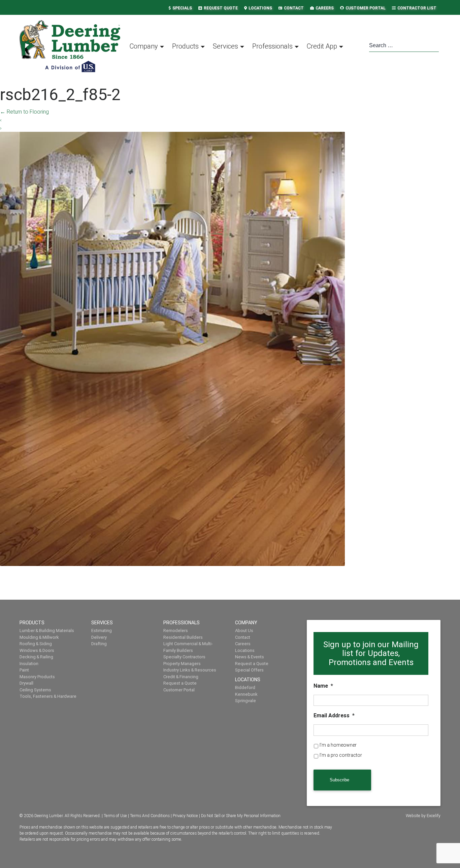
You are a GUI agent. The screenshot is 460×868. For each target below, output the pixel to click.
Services (225, 46)
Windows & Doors (37, 650)
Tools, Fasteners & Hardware (48, 696)
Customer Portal (366, 7)
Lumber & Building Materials (47, 630)
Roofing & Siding (36, 644)
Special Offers (249, 670)
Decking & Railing (36, 657)
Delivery (99, 637)
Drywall (26, 683)
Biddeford (245, 687)
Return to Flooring (24, 111)
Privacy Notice (185, 815)
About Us (244, 630)
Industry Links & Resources (189, 670)
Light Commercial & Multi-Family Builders (188, 647)
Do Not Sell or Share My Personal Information (241, 815)
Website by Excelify (423, 815)
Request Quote (221, 7)
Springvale (245, 701)
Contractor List (416, 7)
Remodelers (175, 630)
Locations (260, 7)
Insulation (29, 663)
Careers (325, 7)
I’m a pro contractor (341, 755)
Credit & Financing (180, 677)
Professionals (272, 46)
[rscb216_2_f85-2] (172, 348)
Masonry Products (37, 677)
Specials (182, 7)
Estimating (101, 630)
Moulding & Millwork (39, 637)
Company (144, 46)
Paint (24, 670)
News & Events (249, 657)
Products (185, 46)
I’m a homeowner (338, 745)
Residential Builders (183, 637)
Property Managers (182, 663)
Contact (294, 7)
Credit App (322, 46)
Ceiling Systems (35, 690)
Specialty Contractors (184, 657)
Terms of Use (115, 815)
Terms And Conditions (150, 815)
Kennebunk (246, 694)
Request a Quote (180, 683)
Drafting (99, 644)
